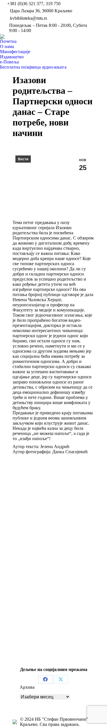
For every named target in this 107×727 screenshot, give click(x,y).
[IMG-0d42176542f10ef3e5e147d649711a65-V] (53, 628)
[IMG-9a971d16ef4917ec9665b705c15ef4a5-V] (53, 576)
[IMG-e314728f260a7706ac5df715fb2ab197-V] (53, 503)
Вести (23, 159)
